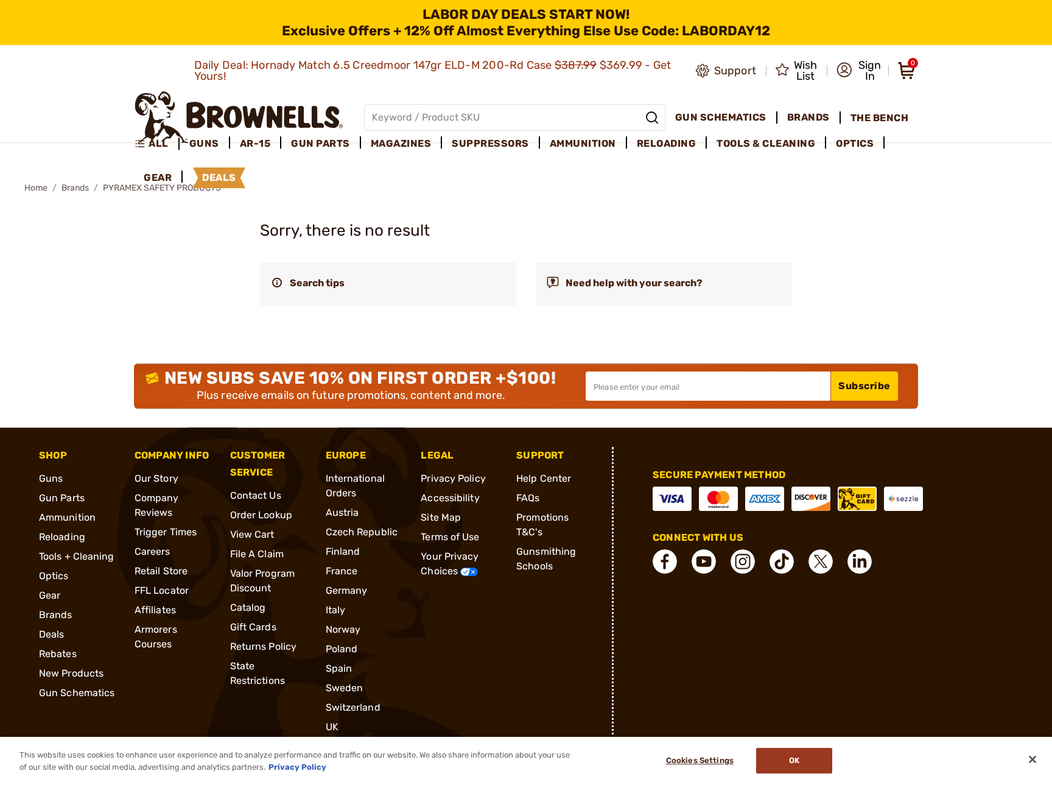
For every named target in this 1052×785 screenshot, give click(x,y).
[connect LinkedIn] (859, 561)
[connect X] (820, 561)
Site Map (441, 517)
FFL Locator (162, 590)
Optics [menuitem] (855, 143)
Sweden (344, 688)
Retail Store (161, 571)
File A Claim (257, 554)
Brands (75, 188)
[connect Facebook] (665, 561)
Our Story (156, 478)
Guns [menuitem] (204, 143)
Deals (52, 634)
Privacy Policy (453, 478)
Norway (343, 629)
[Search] (652, 117)
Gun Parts (62, 498)
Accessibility (450, 498)
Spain (339, 668)
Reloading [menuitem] (666, 143)
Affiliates (155, 610)
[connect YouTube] (704, 561)
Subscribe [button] (864, 386)
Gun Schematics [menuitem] (720, 117)
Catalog (248, 607)
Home (35, 188)
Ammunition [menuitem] (583, 143)
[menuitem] (157, 143)
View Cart (252, 534)
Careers (152, 551)
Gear (49, 595)
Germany (347, 590)
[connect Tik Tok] (782, 561)
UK (332, 727)
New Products (71, 673)
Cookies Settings (700, 761)
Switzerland (353, 707)
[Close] (1032, 759)
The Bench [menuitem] (879, 118)
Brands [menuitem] (808, 117)
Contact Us (255, 495)
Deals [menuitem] (219, 177)
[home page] (239, 117)
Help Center (543, 478)
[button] (858, 71)
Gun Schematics (76, 693)
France (342, 571)
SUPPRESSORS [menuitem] (490, 143)
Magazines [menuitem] (401, 143)
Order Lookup (261, 515)
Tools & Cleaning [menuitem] (766, 143)
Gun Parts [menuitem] (320, 143)
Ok (794, 761)
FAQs (527, 498)
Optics (54, 576)
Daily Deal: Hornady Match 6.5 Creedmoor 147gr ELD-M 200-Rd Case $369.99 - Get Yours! (433, 70)
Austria (342, 512)
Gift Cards (253, 627)
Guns (51, 478)
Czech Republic (362, 532)
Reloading (62, 537)
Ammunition (67, 517)
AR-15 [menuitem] (255, 143)
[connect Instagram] (743, 561)
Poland (342, 649)
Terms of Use (450, 537)
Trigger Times (166, 532)
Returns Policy (263, 646)
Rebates (58, 654)
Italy (336, 610)
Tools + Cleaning (76, 556)
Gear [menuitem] (158, 177)
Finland (343, 551)
